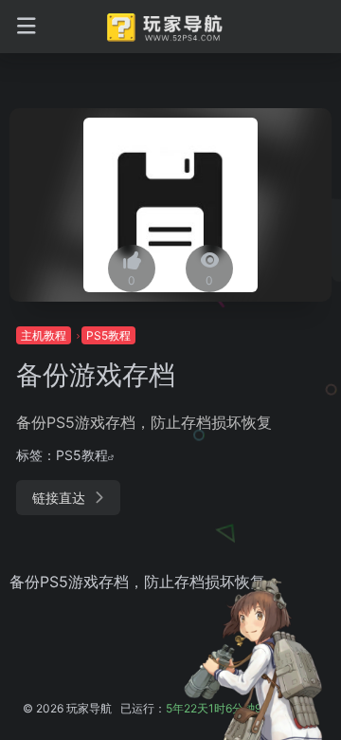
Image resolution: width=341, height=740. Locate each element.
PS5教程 (108, 335)
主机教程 (43, 335)
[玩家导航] (171, 26)
